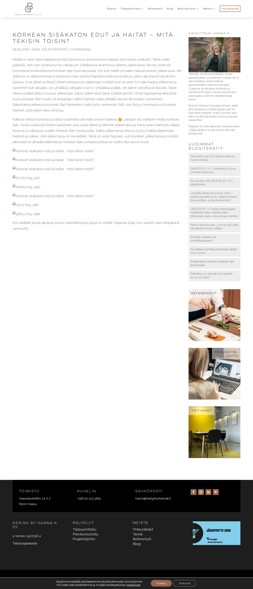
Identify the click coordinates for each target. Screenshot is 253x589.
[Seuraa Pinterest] (216, 492)
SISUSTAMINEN (54, 49)
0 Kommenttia (80, 49)
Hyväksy (161, 583)
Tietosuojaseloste (25, 543)
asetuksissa (133, 584)
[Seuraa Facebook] (194, 492)
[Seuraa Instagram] (201, 492)
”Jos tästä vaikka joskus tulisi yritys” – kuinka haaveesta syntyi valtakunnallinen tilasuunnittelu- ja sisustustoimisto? (213, 197)
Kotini (35, 49)
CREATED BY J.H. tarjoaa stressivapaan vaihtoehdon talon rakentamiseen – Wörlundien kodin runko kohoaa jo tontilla (213, 212)
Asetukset (184, 583)
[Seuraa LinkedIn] (208, 492)
